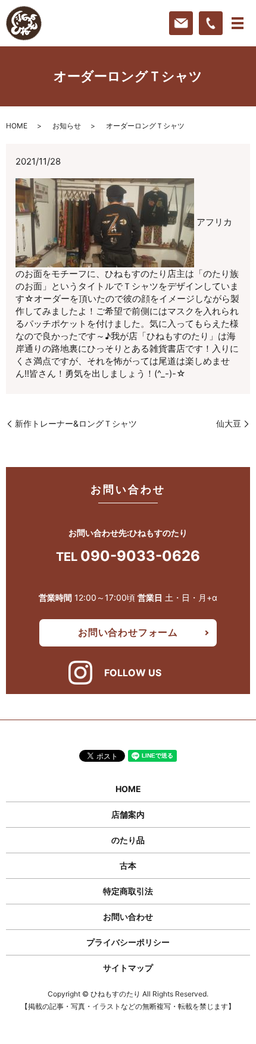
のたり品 (128, 840)
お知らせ (66, 125)
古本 (128, 865)
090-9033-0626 (140, 555)
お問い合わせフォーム (128, 632)
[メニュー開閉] (237, 23)
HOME (16, 125)
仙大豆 (228, 423)
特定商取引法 (128, 891)
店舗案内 (128, 814)
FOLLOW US (132, 673)
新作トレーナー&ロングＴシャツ (76, 423)
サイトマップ (128, 968)
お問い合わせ (128, 916)
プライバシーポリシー (128, 942)
